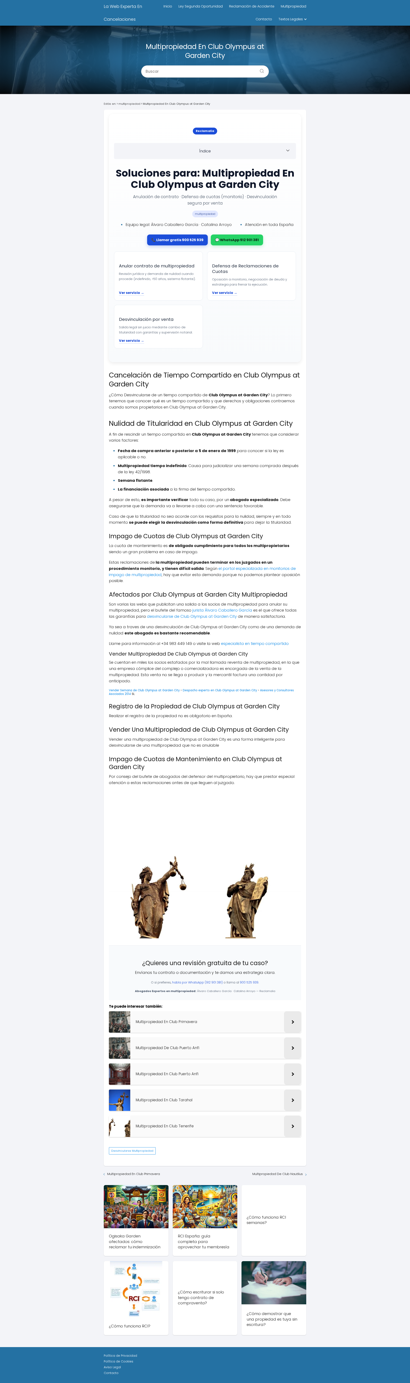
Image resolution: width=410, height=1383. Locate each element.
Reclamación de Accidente (251, 6)
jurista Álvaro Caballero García (222, 610)
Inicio (168, 6)
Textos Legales (290, 19)
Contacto (264, 19)
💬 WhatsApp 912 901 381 (237, 239)
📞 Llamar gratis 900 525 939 (177, 239)
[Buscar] (260, 69)
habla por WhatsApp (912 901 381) (197, 982)
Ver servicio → (131, 292)
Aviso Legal (112, 1367)
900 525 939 (249, 982)
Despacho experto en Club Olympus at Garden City (220, 690)
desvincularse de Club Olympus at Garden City (192, 616)
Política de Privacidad (120, 1356)
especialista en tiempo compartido (255, 643)
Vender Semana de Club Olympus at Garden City (144, 690)
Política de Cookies (118, 1361)
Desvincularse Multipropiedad (132, 1151)
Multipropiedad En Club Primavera (133, 1174)
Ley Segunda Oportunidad (201, 6)
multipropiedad (205, 214)
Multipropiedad (293, 6)
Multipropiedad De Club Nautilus (277, 1174)
